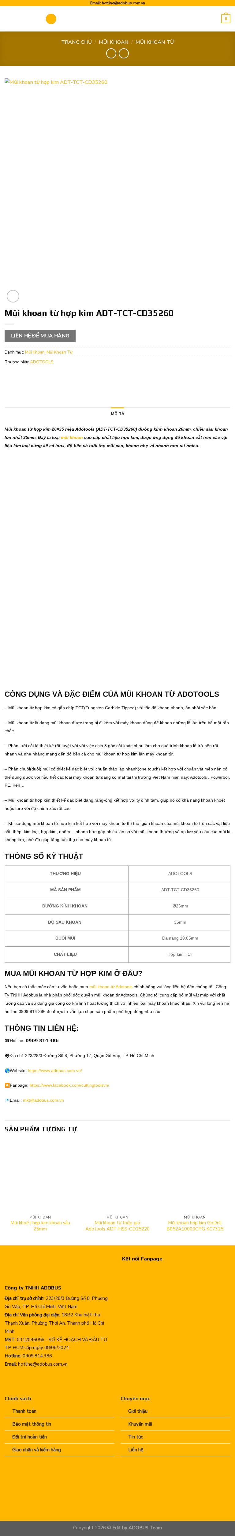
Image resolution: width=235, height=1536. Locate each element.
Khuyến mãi (140, 1424)
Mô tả (117, 413)
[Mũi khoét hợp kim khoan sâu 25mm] (40, 1176)
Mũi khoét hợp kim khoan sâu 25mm (40, 1226)
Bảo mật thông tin (31, 1424)
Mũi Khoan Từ (155, 42)
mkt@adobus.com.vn (43, 1100)
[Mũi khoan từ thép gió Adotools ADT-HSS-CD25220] (117, 1176)
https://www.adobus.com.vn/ (55, 1070)
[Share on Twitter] (33, 376)
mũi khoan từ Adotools (110, 986)
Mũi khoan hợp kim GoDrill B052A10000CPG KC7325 (194, 1226)
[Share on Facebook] (22, 376)
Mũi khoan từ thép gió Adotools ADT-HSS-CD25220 (117, 1226)
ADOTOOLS (41, 362)
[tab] (117, 413)
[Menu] (51, 19)
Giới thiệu (137, 1411)
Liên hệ (135, 1450)
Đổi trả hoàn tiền (29, 1437)
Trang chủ (76, 42)
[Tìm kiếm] (214, 19)
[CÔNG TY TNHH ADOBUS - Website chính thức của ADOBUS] (20, 19)
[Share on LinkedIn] (68, 376)
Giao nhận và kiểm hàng (36, 1450)
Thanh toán (24, 1411)
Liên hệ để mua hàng (40, 335)
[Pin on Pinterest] (56, 376)
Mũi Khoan (114, 42)
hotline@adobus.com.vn (123, 3)
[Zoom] (13, 296)
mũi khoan (72, 437)
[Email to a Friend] (45, 376)
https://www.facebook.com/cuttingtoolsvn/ (69, 1085)
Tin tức (135, 1437)
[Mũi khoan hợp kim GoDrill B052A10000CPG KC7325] (194, 1176)
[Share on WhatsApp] (10, 376)
